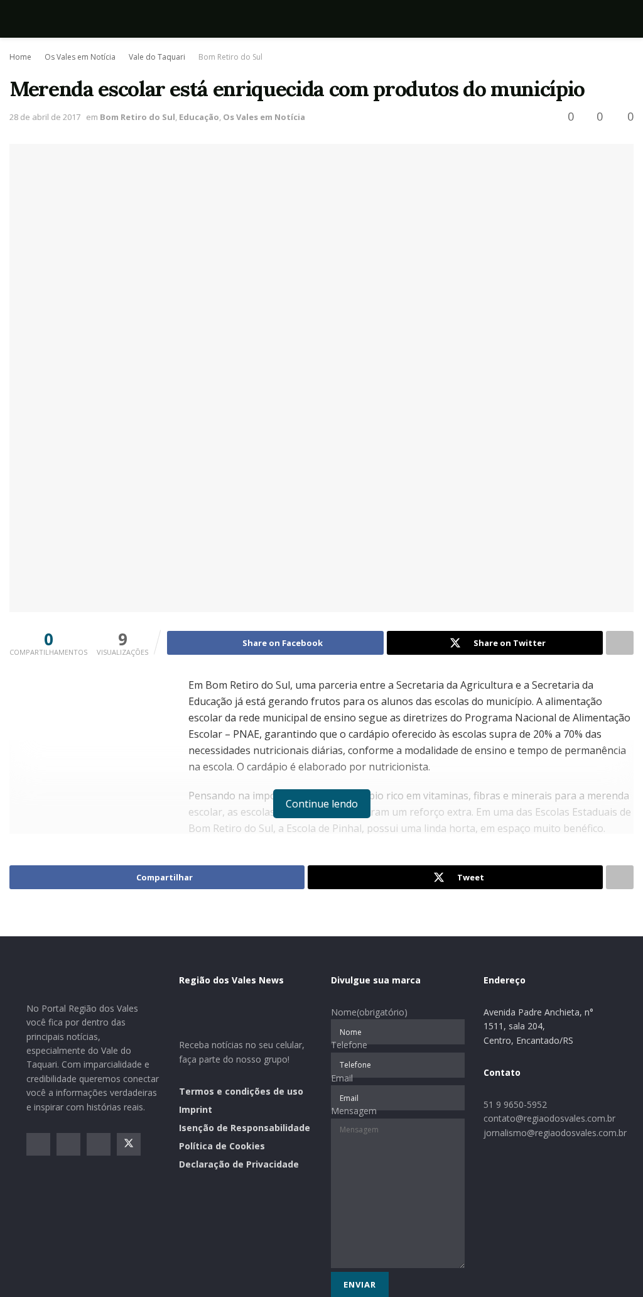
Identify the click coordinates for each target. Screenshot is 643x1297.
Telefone (349, 1045)
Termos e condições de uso (241, 1091)
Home (20, 57)
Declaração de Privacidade (239, 1164)
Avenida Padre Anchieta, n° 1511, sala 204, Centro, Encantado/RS (538, 1026)
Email (342, 1078)
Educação (199, 117)
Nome (369, 1012)
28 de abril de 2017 (44, 117)
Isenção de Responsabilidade (244, 1128)
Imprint (195, 1109)
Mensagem (354, 1111)
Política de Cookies (222, 1146)
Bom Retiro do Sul (230, 57)
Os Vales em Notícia (80, 57)
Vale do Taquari (157, 57)
